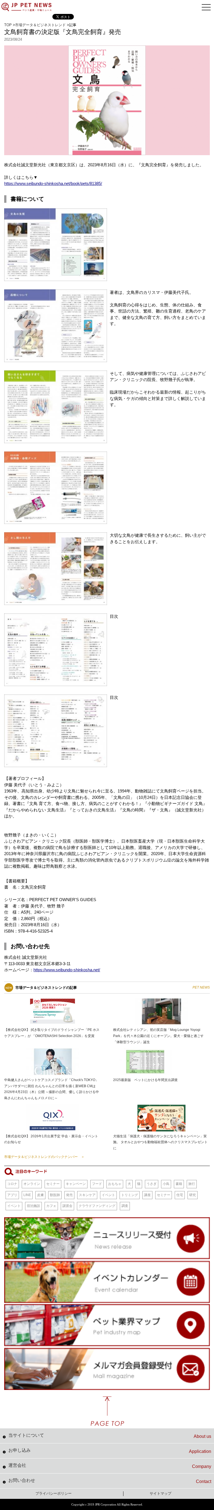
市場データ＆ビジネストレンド (40, 25)
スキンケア (87, 1195)
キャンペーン (76, 1184)
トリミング (129, 1195)
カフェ (51, 1206)
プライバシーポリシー (53, 1493)
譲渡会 (67, 1206)
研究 (192, 1195)
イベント (108, 1195)
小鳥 (166, 1184)
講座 (147, 1195)
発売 (69, 1195)
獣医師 (55, 1195)
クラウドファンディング (97, 1206)
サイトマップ (160, 1493)
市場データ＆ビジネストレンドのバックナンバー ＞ (44, 1157)
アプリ (12, 1195)
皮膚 (40, 1195)
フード (97, 1184)
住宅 (179, 1195)
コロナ (12, 1184)
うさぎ (152, 1184)
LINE (27, 1195)
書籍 (179, 1184)
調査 (124, 1206)
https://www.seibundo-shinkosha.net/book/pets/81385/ (53, 183)
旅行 (191, 1184)
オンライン (31, 1184)
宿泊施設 (33, 1206)
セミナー (53, 1184)
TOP (8, 25)
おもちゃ (114, 1184)
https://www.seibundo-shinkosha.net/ (66, 969)
